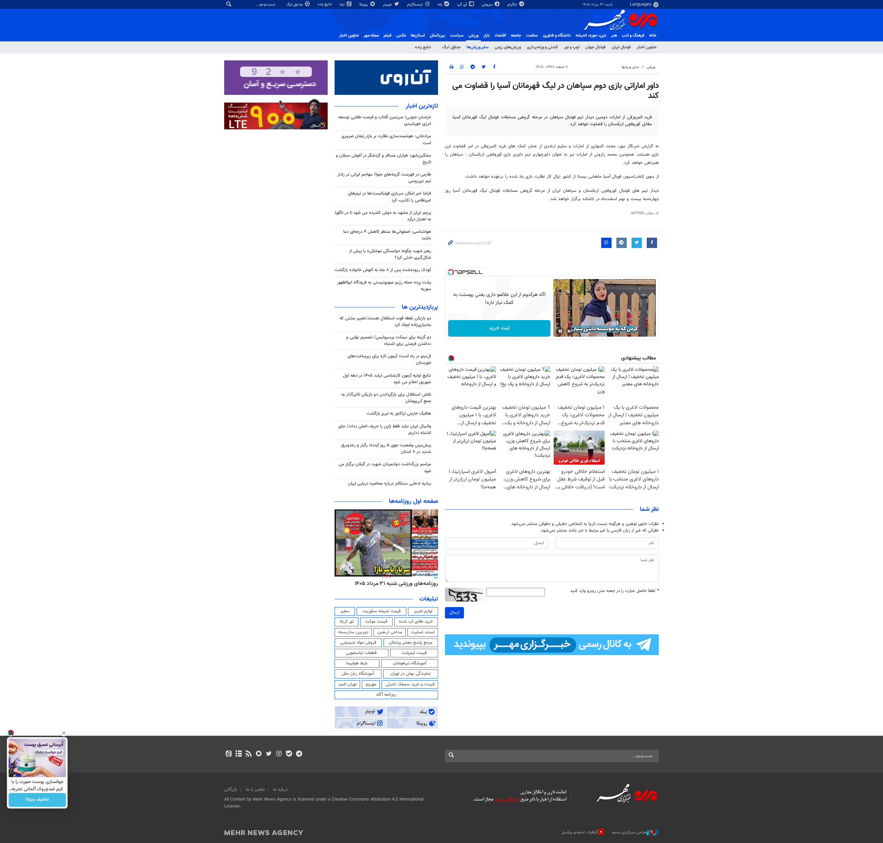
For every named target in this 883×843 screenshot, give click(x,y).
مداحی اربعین (389, 632)
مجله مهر (371, 35)
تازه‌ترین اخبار (422, 106)
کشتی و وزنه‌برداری (542, 47)
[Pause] (560, 331)
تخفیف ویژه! (37, 800)
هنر (614, 35)
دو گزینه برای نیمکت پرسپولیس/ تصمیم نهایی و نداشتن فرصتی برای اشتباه (388, 340)
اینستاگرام (415, 5)
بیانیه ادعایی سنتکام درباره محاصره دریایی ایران (389, 483)
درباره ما (280, 789)
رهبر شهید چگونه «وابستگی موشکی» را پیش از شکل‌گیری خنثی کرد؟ (390, 254)
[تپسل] (450, 272)
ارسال (454, 612)
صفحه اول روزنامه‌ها (413, 501)
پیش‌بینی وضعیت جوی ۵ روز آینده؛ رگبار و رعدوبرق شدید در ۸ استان (386, 448)
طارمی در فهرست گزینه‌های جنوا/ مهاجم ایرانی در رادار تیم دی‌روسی (384, 178)
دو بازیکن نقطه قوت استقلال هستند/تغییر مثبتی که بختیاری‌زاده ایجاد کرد (385, 321)
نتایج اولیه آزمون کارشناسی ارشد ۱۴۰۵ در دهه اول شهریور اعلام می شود (387, 379)
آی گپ (462, 5)
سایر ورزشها (630, 67)
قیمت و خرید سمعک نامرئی (410, 684)
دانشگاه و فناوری (557, 35)
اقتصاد (500, 35)
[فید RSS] (248, 754)
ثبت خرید (499, 328)
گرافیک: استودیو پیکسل (580, 832)
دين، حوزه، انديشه (591, 35)
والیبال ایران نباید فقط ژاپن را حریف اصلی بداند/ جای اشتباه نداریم (384, 429)
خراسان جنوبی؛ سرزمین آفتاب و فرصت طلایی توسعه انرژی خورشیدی (384, 120)
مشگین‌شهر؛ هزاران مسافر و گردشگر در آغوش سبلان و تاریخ (383, 159)
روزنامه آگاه (386, 694)
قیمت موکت (376, 621)
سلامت (532, 35)
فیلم (387, 35)
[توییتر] (269, 754)
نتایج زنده (325, 4)
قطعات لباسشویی (361, 652)
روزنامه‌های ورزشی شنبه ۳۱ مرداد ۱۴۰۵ (396, 583)
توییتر (388, 5)
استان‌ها (418, 35)
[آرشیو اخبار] (238, 754)
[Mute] (570, 331)
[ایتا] (228, 754)
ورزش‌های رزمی (508, 47)
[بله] (289, 754)
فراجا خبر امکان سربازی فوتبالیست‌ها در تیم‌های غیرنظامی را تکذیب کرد (389, 197)
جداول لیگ (295, 5)
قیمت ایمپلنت (414, 652)
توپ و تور (571, 47)
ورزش (473, 35)
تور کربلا (347, 621)
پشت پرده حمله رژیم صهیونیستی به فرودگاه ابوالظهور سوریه (384, 285)
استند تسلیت (423, 632)
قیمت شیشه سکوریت (382, 611)
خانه (652, 35)
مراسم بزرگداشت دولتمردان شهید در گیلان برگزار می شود (385, 467)
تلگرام (512, 5)
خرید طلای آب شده (416, 621)
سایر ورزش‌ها (478, 47)
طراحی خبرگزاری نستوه (629, 832)
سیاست (457, 35)
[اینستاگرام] (279, 754)
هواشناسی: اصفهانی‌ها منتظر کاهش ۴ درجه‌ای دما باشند (387, 235)
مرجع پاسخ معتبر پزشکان (411, 642)
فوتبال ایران (621, 47)
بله (440, 5)
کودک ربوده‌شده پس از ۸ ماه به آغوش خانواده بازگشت (383, 270)
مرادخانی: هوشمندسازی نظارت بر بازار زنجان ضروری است (386, 139)
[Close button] (63, 733)
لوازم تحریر (423, 611)
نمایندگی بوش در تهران (410, 673)
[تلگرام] (299, 754)
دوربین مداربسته (353, 632)
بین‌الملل (437, 35)
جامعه (516, 35)
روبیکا (364, 5)
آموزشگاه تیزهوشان (409, 663)
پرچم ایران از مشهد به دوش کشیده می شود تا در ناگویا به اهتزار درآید (383, 216)
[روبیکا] (259, 754)
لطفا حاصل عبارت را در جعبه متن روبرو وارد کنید (614, 591)
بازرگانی (230, 789)
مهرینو (371, 684)
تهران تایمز (347, 684)
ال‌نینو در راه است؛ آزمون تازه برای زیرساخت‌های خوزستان (389, 359)
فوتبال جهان (595, 47)
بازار (486, 35)
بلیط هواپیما (357, 663)
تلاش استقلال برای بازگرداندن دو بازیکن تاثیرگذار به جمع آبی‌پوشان (386, 398)
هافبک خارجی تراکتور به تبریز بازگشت (399, 413)
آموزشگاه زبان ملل (358, 673)
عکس (401, 35)
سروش (488, 5)
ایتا (343, 5)
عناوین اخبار (646, 47)
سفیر (344, 611)
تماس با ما (255, 789)
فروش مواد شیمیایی (358, 642)
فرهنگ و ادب (633, 35)
